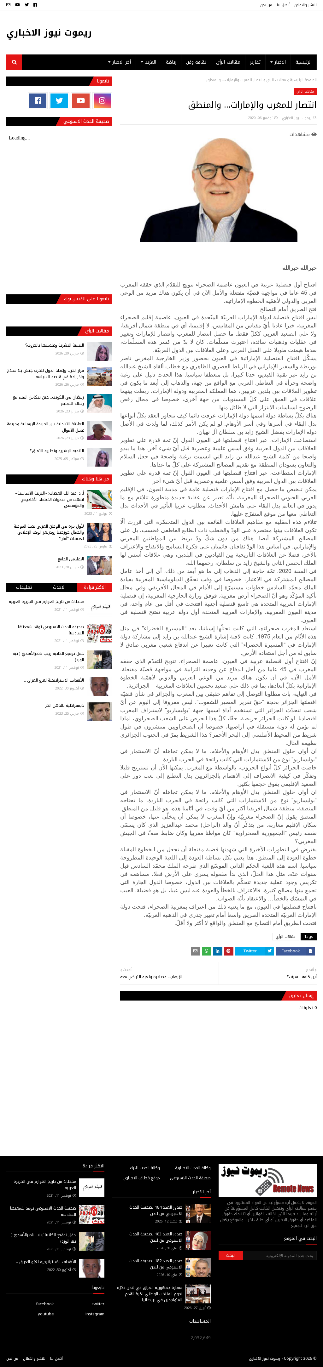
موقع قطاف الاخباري (141, 1178)
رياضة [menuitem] (171, 62)
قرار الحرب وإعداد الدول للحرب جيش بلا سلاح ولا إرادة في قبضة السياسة (45, 373)
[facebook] (35, 5)
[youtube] (17, 5)
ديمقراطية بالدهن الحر (64, 705)
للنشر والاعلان (305, 5)
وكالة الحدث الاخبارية (193, 1168)
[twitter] (26, 5)
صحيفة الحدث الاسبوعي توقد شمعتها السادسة (51, 630)
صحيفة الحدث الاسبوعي (190, 1178)
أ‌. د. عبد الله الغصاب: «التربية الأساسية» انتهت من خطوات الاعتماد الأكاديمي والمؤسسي (49, 499)
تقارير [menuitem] (255, 62)
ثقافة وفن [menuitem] (196, 62)
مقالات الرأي (276, 80)
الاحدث (59, 587)
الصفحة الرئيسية (303, 80)
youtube (46, 1314)
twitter (98, 1304)
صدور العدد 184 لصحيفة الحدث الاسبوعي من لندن (155, 1210)
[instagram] (102, 101)
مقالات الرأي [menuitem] (228, 62)
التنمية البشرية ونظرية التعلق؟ (57, 451)
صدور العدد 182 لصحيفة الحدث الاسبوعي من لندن (155, 1264)
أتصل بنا (283, 5)
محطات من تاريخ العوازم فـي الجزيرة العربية (46, 601)
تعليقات (24, 587)
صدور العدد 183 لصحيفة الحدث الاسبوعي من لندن (155, 1237)
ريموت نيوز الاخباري (49, 32)
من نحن (266, 5)
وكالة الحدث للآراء (145, 1168)
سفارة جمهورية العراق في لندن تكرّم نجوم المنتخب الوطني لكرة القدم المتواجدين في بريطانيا (149, 1294)
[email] (9, 5)
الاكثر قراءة (95, 587)
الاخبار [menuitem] (280, 62)
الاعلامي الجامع (71, 559)
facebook (45, 1304)
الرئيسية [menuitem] (304, 62)
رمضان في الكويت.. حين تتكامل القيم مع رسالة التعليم (48, 400)
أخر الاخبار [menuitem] (122, 62)
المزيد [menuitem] (150, 62)
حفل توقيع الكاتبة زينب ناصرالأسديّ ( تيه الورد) (48, 656)
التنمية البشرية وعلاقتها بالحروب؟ (54, 345)
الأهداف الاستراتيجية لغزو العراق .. (54, 680)
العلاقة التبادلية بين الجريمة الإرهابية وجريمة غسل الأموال (45, 427)
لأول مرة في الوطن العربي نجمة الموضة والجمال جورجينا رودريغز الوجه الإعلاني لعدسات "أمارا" (49, 532)
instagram (94, 1314)
